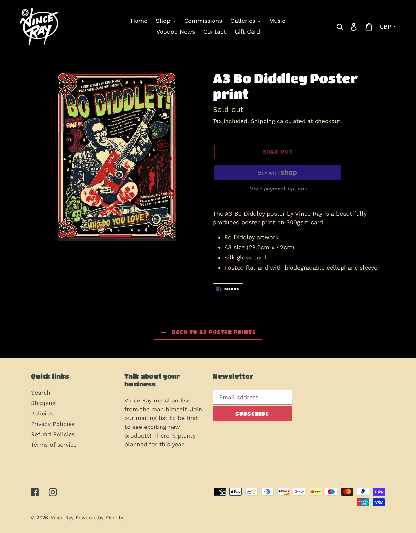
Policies (42, 413)
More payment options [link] (278, 189)
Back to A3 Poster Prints (213, 332)
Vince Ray (62, 518)
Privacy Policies (52, 423)
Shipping (263, 121)
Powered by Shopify (99, 518)
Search (40, 392)
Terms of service (54, 444)
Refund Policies (53, 434)
